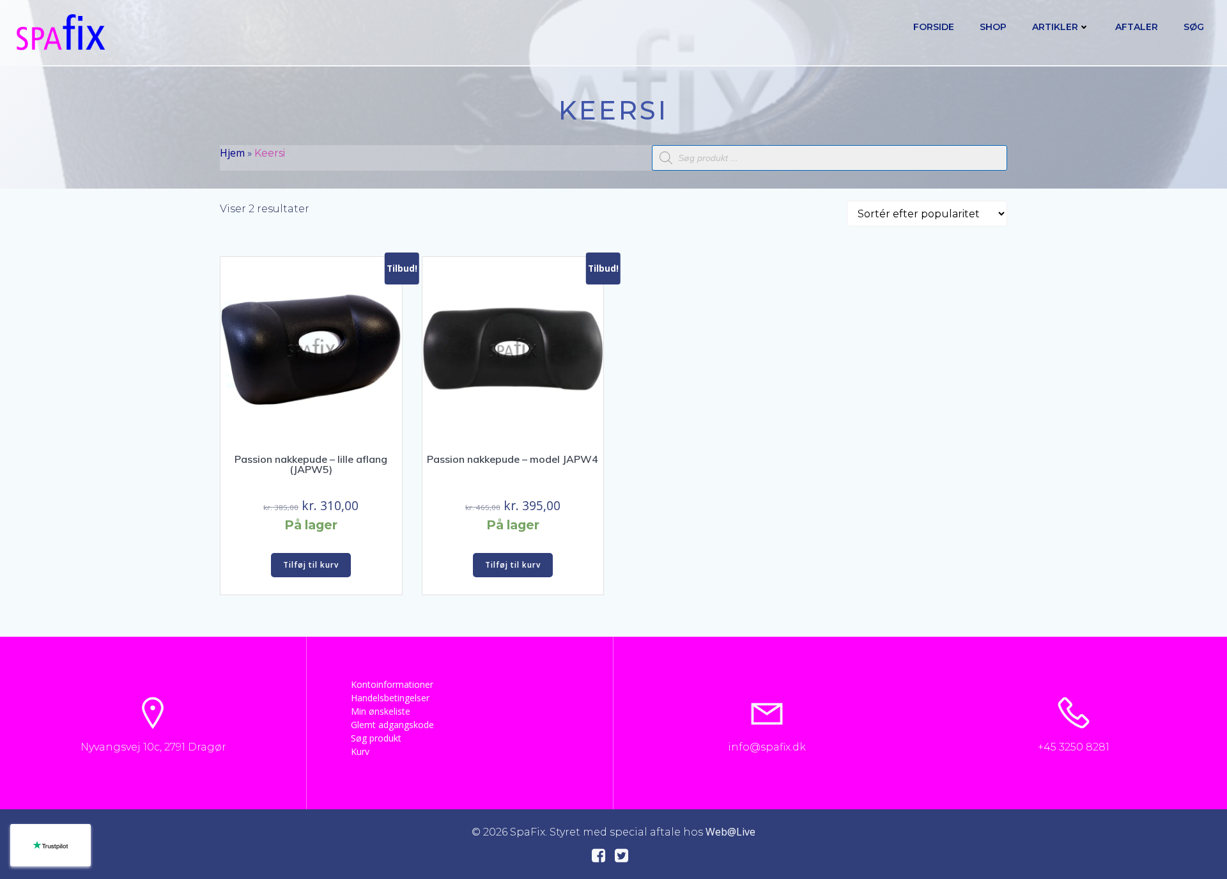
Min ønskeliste (380, 711)
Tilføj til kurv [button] (311, 564)
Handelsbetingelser (390, 698)
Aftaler (1136, 27)
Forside (933, 27)
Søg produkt (376, 738)
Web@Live (730, 832)
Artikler (1055, 27)
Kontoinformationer (392, 684)
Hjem (232, 153)
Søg (1194, 27)
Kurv (360, 751)
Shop (993, 27)
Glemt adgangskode (392, 725)
